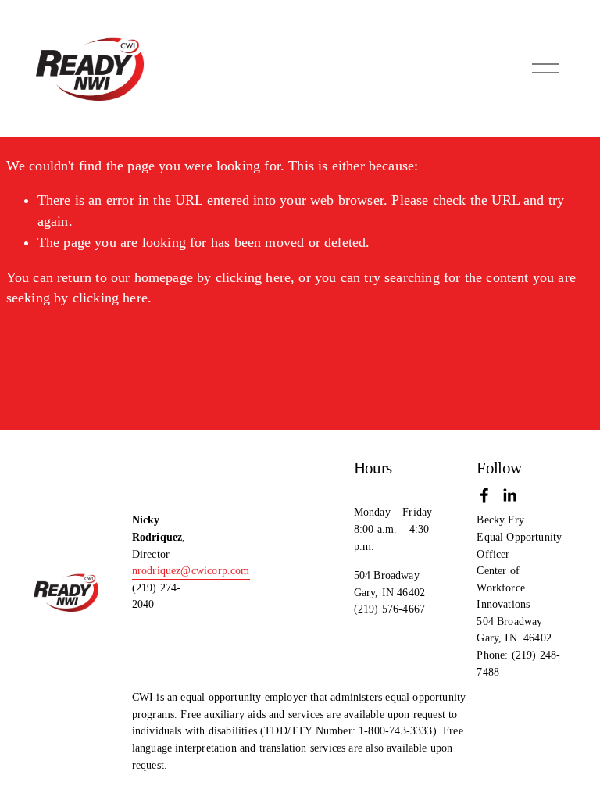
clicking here (253, 277)
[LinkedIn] (509, 495)
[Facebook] (484, 495)
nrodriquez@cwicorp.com (191, 570)
